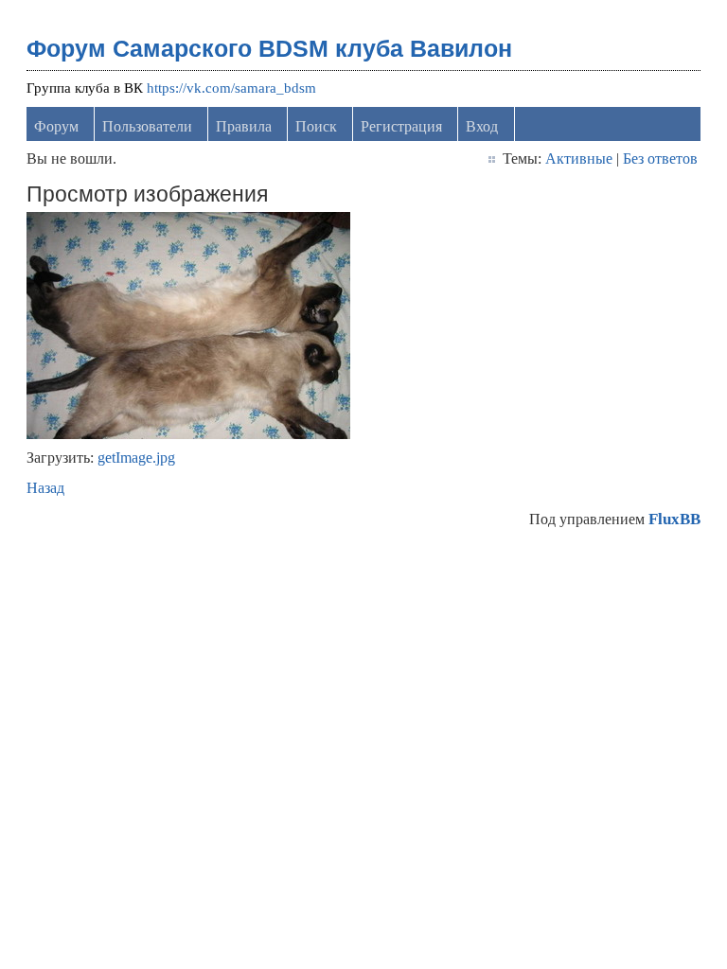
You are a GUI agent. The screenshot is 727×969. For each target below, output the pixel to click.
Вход (482, 126)
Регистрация (401, 126)
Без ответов (660, 158)
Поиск (316, 126)
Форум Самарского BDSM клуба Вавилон (269, 48)
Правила (244, 126)
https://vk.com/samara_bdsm (231, 88)
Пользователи (147, 126)
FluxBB (674, 519)
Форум (56, 126)
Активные (578, 158)
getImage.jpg (136, 457)
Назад (45, 488)
